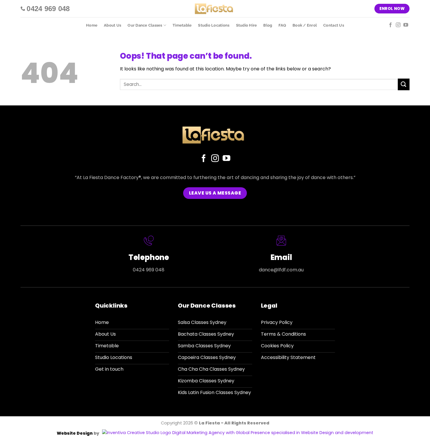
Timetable (182, 25)
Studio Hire (246, 25)
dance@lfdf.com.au (281, 269)
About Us (112, 25)
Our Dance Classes (145, 25)
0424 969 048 (148, 269)
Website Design (75, 433)
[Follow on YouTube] (405, 25)
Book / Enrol (305, 25)
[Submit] (404, 84)
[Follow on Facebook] (390, 25)
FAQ (282, 25)
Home (91, 25)
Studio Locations (213, 25)
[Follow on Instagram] (398, 25)
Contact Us (333, 25)
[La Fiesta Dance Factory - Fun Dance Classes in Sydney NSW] (215, 8)
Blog (267, 25)
